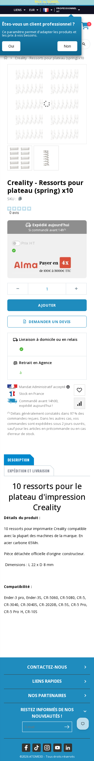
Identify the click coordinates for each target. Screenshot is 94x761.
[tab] (19, 459)
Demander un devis (48, 321)
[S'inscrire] (67, 726)
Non (67, 46)
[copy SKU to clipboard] (19, 198)
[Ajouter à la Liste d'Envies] (79, 390)
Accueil (6, 58)
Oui (11, 46)
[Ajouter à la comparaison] (79, 403)
